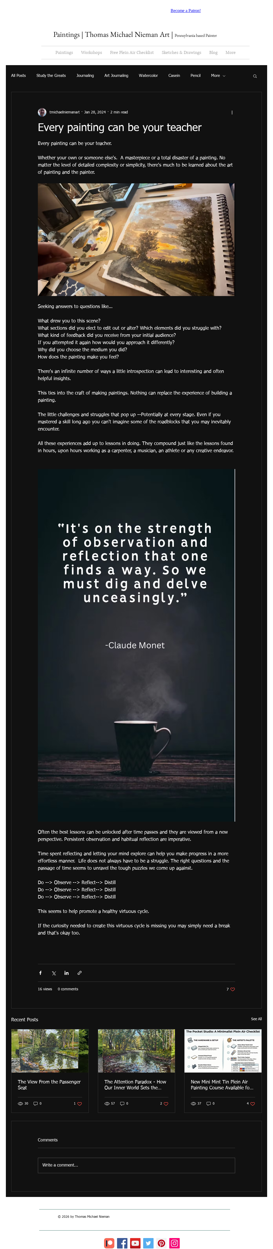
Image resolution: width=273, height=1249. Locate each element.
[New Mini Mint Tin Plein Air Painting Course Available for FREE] (223, 1051)
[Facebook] (122, 1243)
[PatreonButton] (109, 1243)
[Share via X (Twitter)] (53, 972)
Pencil (195, 76)
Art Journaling (116, 76)
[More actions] (232, 112)
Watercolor (148, 76)
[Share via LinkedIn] (66, 972)
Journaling (85, 76)
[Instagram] (174, 1243)
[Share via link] (79, 972)
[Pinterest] (161, 1243)
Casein (174, 76)
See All (256, 1019)
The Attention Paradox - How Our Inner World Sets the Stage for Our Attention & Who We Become (135, 1085)
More (215, 76)
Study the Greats (51, 76)
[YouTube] (135, 1243)
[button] (255, 76)
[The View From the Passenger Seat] (50, 1051)
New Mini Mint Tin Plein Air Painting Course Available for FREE (221, 1085)
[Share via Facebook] (40, 972)
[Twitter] (148, 1243)
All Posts (18, 76)
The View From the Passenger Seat (49, 1085)
